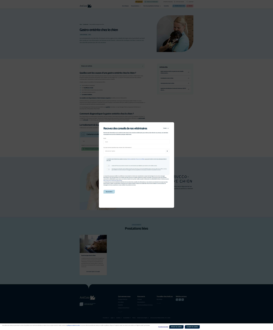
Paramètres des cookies (163, 326)
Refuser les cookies (176, 326)
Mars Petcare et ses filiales (139, 159)
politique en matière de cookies (73, 325)
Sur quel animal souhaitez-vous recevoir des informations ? (117, 147)
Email (104, 138)
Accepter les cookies (192, 326)
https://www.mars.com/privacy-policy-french (112, 180)
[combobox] (136, 151)
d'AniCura (129, 159)
